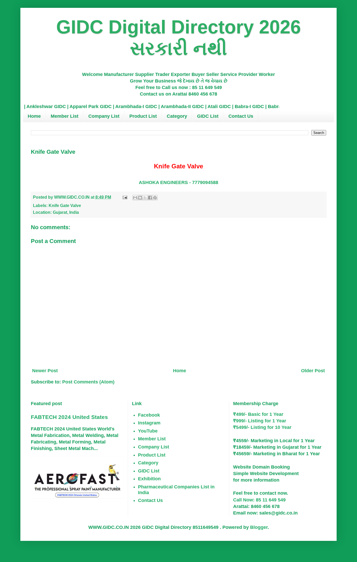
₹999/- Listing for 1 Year (259, 420)
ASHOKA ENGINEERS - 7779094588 (178, 182)
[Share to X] (145, 197)
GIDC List (207, 116)
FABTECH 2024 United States (69, 417)
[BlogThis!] (140, 197)
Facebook (149, 415)
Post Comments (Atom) (88, 381)
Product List (143, 116)
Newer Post (45, 370)
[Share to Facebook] (150, 197)
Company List (103, 116)
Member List (64, 116)
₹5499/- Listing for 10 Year (262, 427)
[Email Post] (124, 197)
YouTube (148, 431)
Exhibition (149, 478)
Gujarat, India (66, 212)
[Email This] (135, 197)
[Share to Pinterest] (155, 197)
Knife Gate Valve (65, 205)
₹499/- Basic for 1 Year (258, 414)
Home (34, 116)
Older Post (313, 370)
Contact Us (240, 116)
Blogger (259, 527)
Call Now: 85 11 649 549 (259, 499)
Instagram (149, 422)
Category (177, 116)
